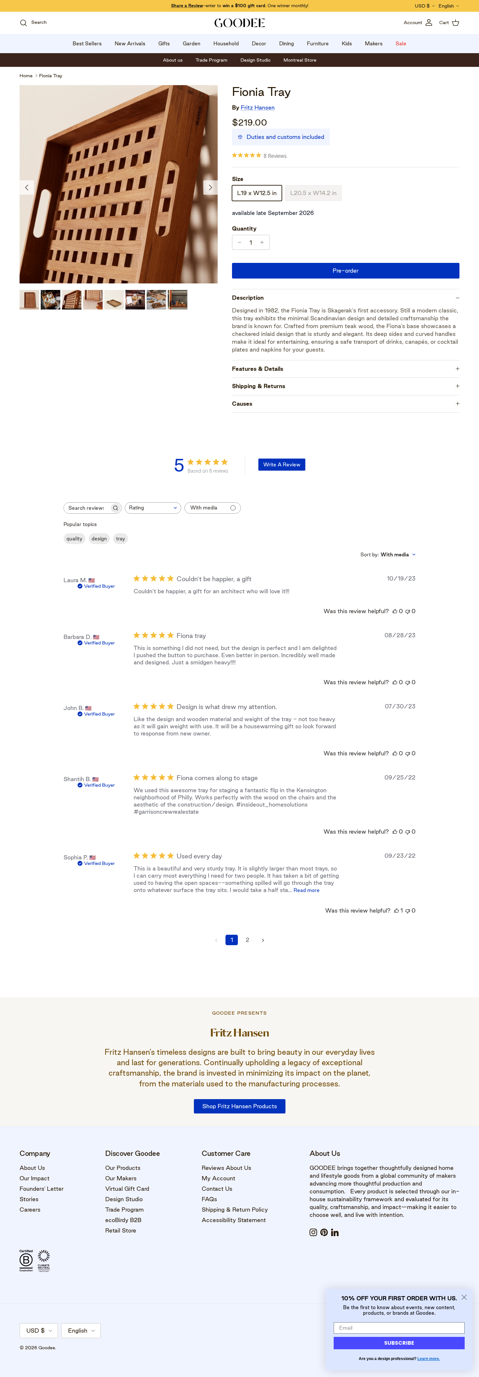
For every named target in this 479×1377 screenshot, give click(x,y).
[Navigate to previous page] (216, 940)
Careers (30, 1209)
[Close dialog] (464, 1297)
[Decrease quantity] (238, 242)
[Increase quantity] (263, 242)
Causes (242, 404)
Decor (259, 43)
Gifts (164, 43)
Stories (29, 1199)
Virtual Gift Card (127, 1189)
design (99, 538)
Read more (307, 890)
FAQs (209, 1199)
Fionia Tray (50, 75)
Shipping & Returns (258, 386)
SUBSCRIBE (399, 1343)
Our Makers (121, 1178)
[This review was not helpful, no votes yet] (407, 611)
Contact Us (217, 1189)
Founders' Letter (42, 1189)
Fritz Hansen (258, 107)
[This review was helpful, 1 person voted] (396, 910)
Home (26, 75)
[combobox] (153, 508)
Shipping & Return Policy (235, 1209)
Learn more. (428, 1358)
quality (74, 538)
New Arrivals (130, 43)
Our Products (122, 1168)
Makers (374, 43)
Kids (347, 43)
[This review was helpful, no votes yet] (395, 611)
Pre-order (345, 270)
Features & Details (257, 369)
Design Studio (124, 1199)
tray (120, 538)
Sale (401, 43)
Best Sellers (87, 43)
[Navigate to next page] (263, 940)
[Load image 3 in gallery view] (119, 184)
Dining (286, 43)
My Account (218, 1178)
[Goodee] (239, 22)
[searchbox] (86, 508)
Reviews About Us (226, 1168)
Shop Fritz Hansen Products (239, 1106)
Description (248, 298)
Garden (191, 43)
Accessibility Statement (234, 1220)
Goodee (46, 1347)
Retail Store (120, 1230)
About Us (32, 1168)
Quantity (244, 228)
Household (226, 43)
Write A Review (281, 464)
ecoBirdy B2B (123, 1220)
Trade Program (124, 1209)
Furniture (318, 43)
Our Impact (35, 1178)
